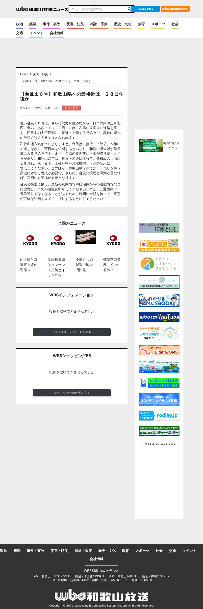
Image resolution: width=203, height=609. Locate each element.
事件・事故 (51, 24)
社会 (175, 24)
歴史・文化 (122, 24)
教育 (141, 24)
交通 (19, 33)
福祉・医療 (99, 24)
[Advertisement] (168, 187)
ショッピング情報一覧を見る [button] (72, 392)
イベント (36, 33)
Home (24, 74)
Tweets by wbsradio (159, 443)
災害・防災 (75, 24)
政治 (19, 24)
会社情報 (57, 33)
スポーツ (158, 24)
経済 (32, 24)
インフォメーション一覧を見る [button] (72, 332)
